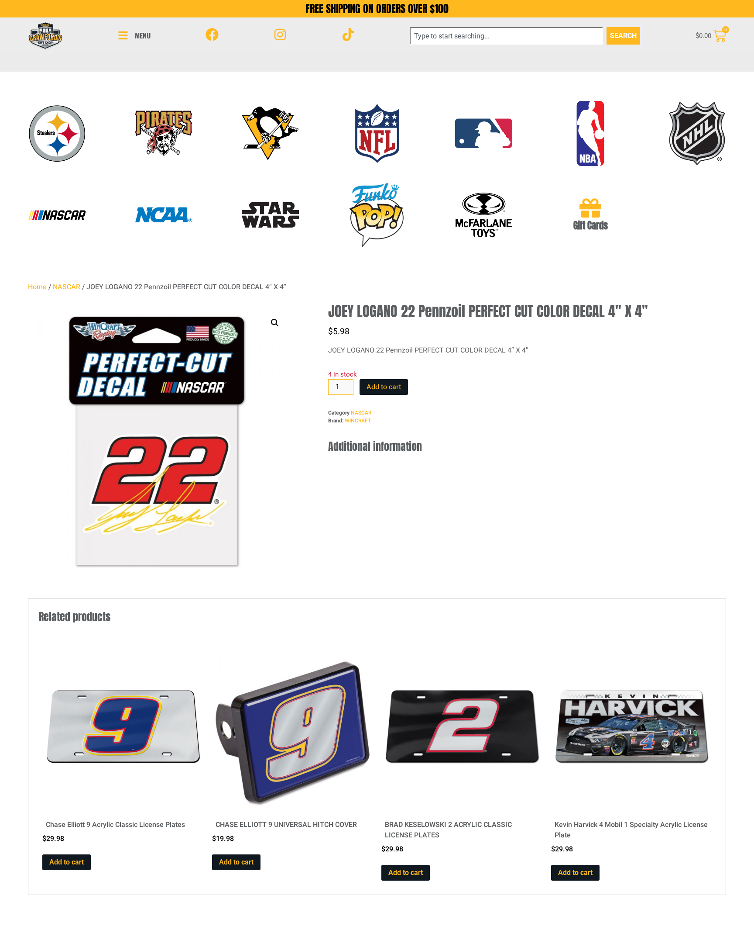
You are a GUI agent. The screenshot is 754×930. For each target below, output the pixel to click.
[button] (275, 323)
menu (143, 35)
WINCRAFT (358, 421)
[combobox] (506, 36)
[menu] (123, 35)
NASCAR (66, 287)
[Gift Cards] (590, 208)
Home (37, 287)
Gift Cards (590, 225)
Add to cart (384, 387)
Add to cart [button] (66, 862)
